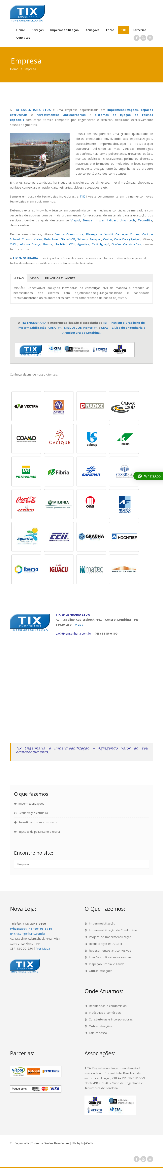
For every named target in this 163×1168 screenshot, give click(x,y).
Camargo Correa (127, 234)
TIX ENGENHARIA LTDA (32, 110)
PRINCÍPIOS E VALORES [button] (60, 278)
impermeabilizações (122, 110)
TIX (123, 30)
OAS (13, 244)
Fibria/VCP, (68, 239)
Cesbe (107, 239)
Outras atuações (100, 971)
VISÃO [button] (34, 278)
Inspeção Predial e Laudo (106, 964)
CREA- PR (55, 328)
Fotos (110, 30)
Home (20, 30)
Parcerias (140, 30)
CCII (72, 244)
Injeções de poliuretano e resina (39, 831)
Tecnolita (145, 220)
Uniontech (127, 220)
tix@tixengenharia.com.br (73, 633)
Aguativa (83, 244)
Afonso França (30, 244)
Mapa (79, 624)
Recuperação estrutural (33, 813)
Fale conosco (98, 1033)
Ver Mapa (43, 948)
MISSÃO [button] (19, 278)
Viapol (75, 220)
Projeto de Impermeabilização (110, 937)
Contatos (23, 37)
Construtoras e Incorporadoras (111, 1019)
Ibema (47, 244)
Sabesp (82, 239)
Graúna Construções (126, 244)
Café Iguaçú (100, 244)
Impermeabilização (64, 30)
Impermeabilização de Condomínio (113, 930)
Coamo (27, 239)
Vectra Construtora (69, 234)
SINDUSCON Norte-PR (81, 328)
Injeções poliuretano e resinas (110, 957)
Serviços (38, 30)
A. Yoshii (106, 234)
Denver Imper (94, 220)
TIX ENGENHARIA (25, 258)
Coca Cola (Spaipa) (127, 239)
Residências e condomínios (108, 1006)
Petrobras (51, 239)
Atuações (92, 30)
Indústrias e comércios (105, 1012)
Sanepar (95, 239)
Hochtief (61, 244)
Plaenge (91, 234)
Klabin (38, 239)
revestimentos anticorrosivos (61, 115)
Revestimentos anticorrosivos (37, 822)
